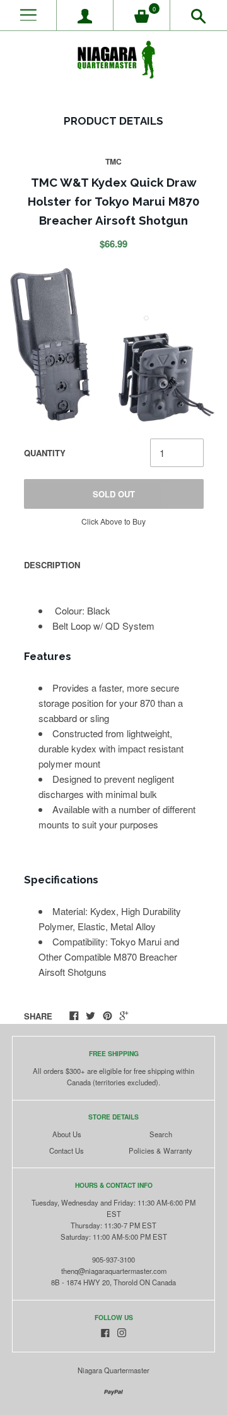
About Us (66, 1134)
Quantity (45, 453)
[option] (113, 345)
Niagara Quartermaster (113, 1370)
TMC (113, 161)
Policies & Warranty (160, 1150)
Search (160, 1134)
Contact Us (66, 1150)
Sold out (114, 494)
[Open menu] (28, 15)
